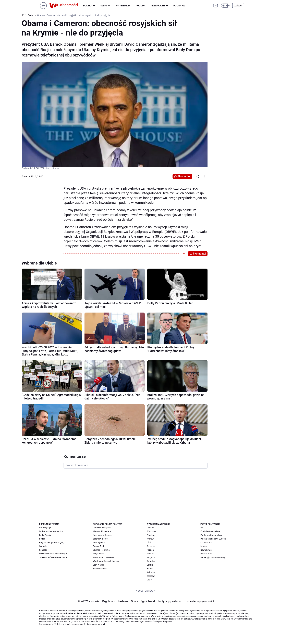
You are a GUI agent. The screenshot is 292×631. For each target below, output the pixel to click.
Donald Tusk (98, 546)
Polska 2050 (206, 554)
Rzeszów (151, 576)
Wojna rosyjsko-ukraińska (51, 531)
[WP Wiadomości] (66, 5)
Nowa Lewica (206, 550)
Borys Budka (98, 554)
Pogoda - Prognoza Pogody (52, 542)
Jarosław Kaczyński (102, 527)
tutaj (103, 624)
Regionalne (158, 5)
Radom (150, 568)
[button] (225, 6)
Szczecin (151, 546)
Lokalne (150, 527)
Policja (42, 539)
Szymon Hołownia (101, 550)
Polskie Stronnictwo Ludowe (213, 539)
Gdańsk (150, 554)
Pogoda (140, 5)
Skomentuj (183, 176)
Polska (87, 5)
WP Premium (123, 5)
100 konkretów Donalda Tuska (53, 557)
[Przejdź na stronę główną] (43, 8)
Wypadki (43, 546)
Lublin (149, 580)
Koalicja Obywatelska (210, 531)
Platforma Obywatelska (211, 535)
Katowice (151, 572)
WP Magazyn (45, 527)
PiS (201, 527)
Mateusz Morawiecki (102, 531)
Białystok (151, 561)
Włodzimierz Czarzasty (103, 557)
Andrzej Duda (99, 542)
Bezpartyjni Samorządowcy (212, 557)
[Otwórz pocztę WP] (215, 5)
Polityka (179, 5)
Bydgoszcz (151, 557)
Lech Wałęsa (98, 565)
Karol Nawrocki (100, 568)
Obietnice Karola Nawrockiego (53, 554)
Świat (103, 5)
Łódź (149, 542)
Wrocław (151, 535)
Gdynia (150, 565)
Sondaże (43, 550)
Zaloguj (238, 5)
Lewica (203, 546)
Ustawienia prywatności (199, 601)
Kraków (150, 539)
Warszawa (151, 531)
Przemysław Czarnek (102, 535)
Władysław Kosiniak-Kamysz (106, 561)
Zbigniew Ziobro (100, 539)
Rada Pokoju (45, 535)
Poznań (150, 550)
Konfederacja (206, 542)
